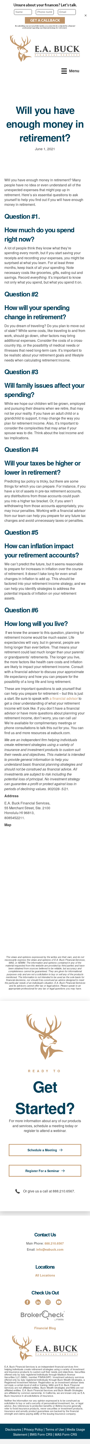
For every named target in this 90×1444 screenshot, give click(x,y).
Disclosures (13, 1429)
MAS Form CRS (66, 1434)
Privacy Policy (33, 1429)
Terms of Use (54, 1429)
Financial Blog (45, 1328)
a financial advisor (64, 698)
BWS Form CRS (41, 1434)
